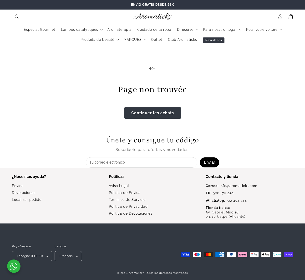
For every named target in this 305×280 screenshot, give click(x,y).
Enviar (209, 162)
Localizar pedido (26, 200)
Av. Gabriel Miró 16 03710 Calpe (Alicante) (225, 212)
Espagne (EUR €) (30, 256)
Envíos (17, 186)
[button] (17, 16)
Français (66, 256)
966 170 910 (220, 193)
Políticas (116, 176)
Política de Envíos (124, 193)
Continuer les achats (152, 113)
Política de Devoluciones (130, 213)
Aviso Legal (119, 186)
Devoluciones (24, 193)
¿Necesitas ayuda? (29, 176)
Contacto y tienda (222, 176)
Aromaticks (136, 273)
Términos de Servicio (127, 200)
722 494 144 (226, 200)
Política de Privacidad (128, 206)
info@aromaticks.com (231, 186)
